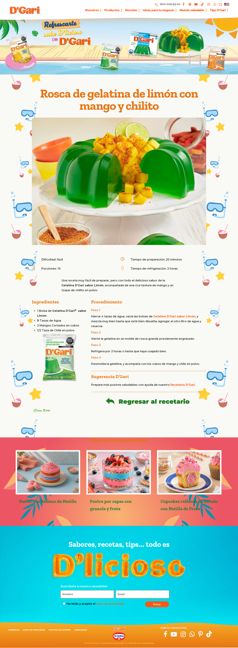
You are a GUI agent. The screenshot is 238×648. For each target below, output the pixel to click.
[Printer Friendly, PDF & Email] (41, 410)
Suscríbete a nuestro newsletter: (84, 586)
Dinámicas (14, 630)
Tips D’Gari (217, 10)
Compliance (80, 630)
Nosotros (92, 10)
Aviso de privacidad (34, 630)
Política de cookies (60, 630)
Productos (112, 10)
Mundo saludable (192, 10)
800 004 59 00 (170, 4)
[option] (59, 359)
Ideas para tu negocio (158, 10)
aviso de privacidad (110, 603)
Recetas (131, 10)
